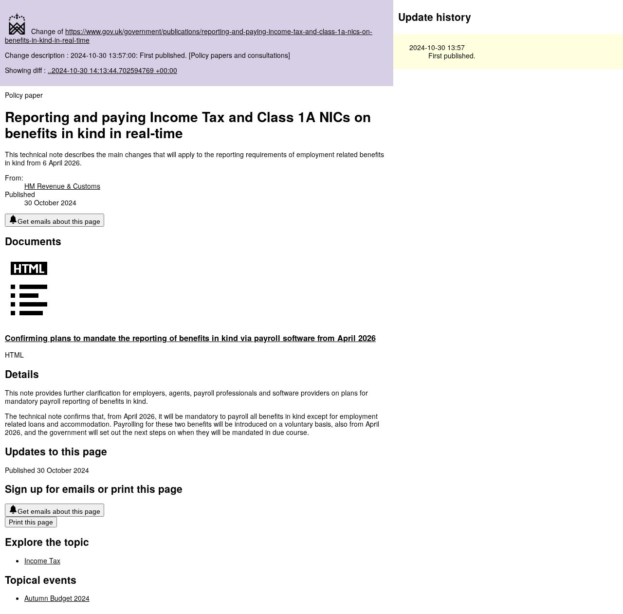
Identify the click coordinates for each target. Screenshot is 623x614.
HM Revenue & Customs (62, 186)
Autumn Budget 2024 (57, 598)
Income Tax (42, 560)
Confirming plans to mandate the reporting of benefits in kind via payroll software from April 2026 (190, 337)
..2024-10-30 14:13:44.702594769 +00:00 (112, 70)
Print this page (31, 522)
